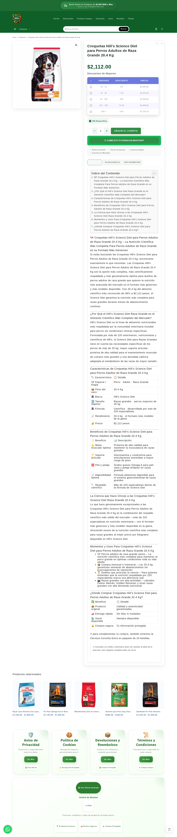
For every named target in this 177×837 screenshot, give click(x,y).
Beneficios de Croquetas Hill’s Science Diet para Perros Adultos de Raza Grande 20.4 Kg (124, 207)
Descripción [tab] (94, 162)
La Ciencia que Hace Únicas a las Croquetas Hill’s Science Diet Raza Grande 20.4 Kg (121, 214)
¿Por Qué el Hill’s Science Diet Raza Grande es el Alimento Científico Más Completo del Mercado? (121, 193)
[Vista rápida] (20, 716)
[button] (76, 45)
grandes (108, 534)
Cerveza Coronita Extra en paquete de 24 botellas (119, 638)
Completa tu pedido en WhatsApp (125, 140)
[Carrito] (162, 29)
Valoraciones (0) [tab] (112, 162)
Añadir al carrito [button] (15, 716)
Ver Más (31, 759)
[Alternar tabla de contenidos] (153, 173)
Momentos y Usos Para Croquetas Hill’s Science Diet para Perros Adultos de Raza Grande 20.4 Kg (122, 221)
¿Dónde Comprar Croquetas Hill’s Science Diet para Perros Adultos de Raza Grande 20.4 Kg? (122, 228)
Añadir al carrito (126, 131)
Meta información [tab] (132, 162)
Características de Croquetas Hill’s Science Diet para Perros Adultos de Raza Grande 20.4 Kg (122, 200)
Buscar (124, 29)
